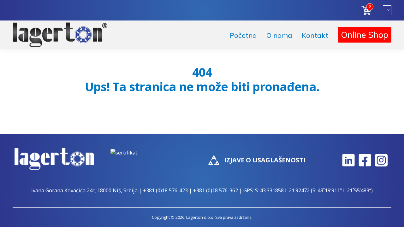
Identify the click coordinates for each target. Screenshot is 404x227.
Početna (243, 35)
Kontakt (315, 35)
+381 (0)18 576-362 (215, 190)
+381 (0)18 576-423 (165, 190)
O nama (279, 35)
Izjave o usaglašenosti (265, 160)
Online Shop (364, 34)
